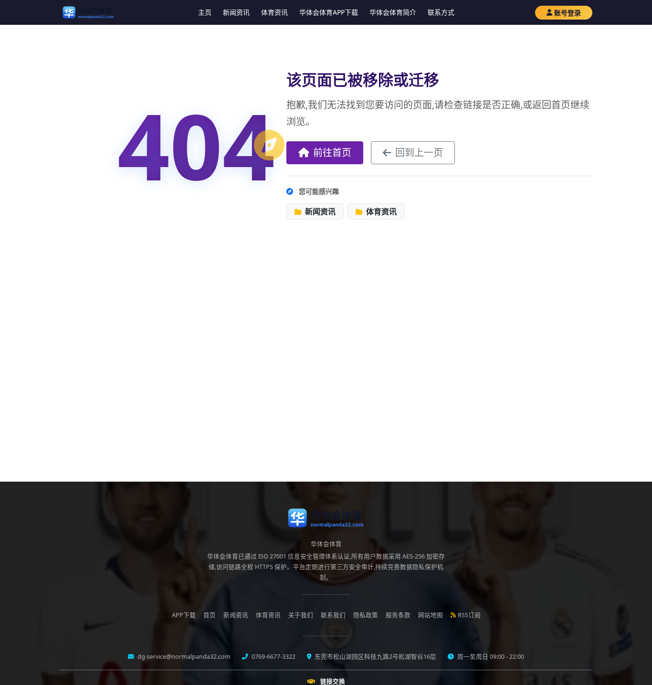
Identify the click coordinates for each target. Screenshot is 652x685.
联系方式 (441, 12)
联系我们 (333, 615)
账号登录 (567, 12)
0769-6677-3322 (272, 657)
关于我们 (300, 615)
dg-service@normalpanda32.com (183, 657)
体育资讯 (274, 12)
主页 (204, 12)
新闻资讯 (236, 12)
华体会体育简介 (392, 12)
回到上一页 (419, 152)
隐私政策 (365, 615)
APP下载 (184, 615)
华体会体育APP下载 (328, 12)
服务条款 (398, 615)
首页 (209, 615)
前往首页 (332, 152)
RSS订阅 (469, 615)
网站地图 (430, 615)
